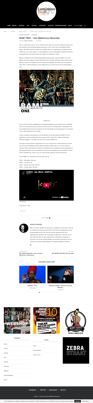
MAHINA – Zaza (32, 285)
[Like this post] (43, 218)
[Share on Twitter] (47, 218)
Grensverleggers (61, 25)
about (5, 379)
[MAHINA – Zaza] (32, 274)
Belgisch (51, 25)
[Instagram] (79, 25)
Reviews (21, 25)
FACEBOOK (22, 201)
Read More (85, 401)
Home (9, 25)
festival (6, 362)
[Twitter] (77, 25)
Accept (78, 401)
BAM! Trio (23, 210)
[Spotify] (81, 25)
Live (28, 25)
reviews (6, 353)
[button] (21, 279)
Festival (34, 25)
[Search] (85, 25)
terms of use (36, 354)
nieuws (14, 25)
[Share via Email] (49, 218)
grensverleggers (8, 375)
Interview (42, 25)
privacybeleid (37, 350)
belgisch (6, 371)
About (70, 25)
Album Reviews (23, 31)
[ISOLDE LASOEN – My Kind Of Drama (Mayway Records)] (60, 274)
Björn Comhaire (29, 40)
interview (6, 366)
